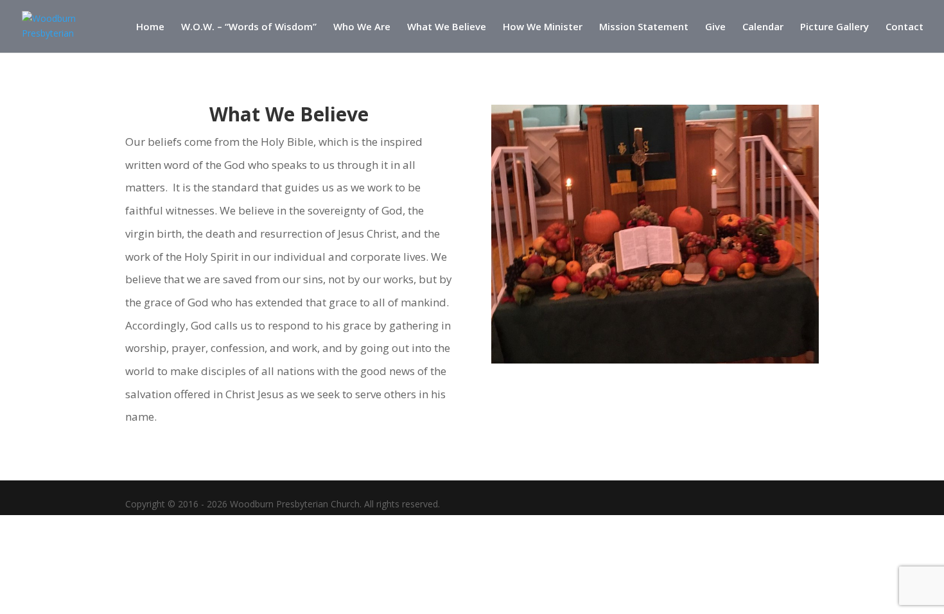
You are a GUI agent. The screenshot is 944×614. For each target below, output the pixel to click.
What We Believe (446, 27)
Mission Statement (643, 27)
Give (715, 27)
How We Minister (542, 27)
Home (150, 27)
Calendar (762, 27)
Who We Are (361, 27)
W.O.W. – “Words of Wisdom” (249, 27)
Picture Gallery (834, 27)
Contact (904, 27)
